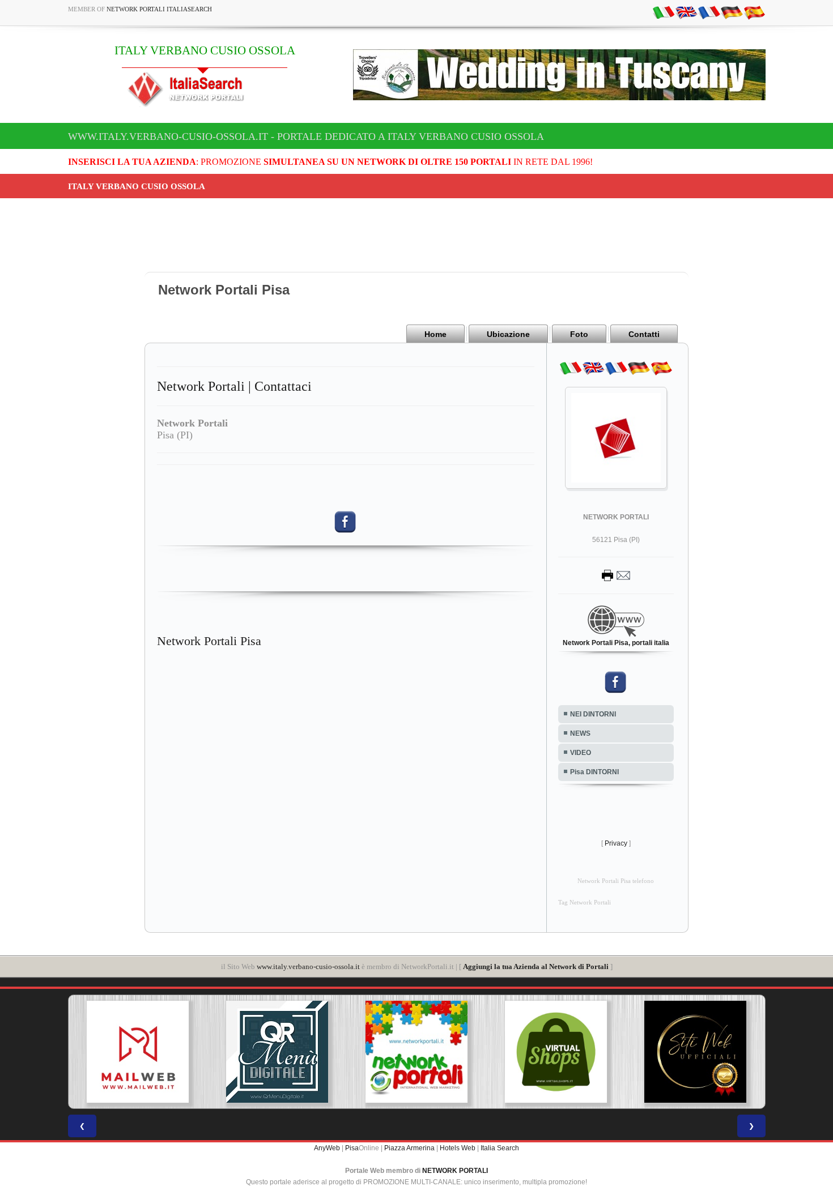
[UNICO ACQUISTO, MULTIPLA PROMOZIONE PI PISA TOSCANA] (417, 1052)
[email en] (686, 11)
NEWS (580, 733)
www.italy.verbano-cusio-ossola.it (308, 966)
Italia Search (500, 1148)
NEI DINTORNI (593, 714)
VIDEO (580, 753)
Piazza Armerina (409, 1148)
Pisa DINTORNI (594, 772)
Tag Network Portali (584, 902)
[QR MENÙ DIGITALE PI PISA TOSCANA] (277, 1052)
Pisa (352, 1148)
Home (435, 334)
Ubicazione (508, 334)
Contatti (644, 334)
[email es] (754, 11)
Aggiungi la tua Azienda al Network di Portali (536, 966)
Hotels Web (457, 1148)
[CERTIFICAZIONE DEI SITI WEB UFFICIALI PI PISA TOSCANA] (695, 1052)
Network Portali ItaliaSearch (159, 9)
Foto (579, 334)
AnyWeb (327, 1148)
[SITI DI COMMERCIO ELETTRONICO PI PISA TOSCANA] (556, 1052)
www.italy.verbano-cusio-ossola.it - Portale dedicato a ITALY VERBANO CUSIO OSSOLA (306, 136)
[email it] (663, 11)
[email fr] (709, 11)
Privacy (616, 843)
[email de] (731, 11)
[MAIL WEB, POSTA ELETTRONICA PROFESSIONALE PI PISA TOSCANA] (138, 1052)
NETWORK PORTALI (455, 1171)
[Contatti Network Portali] (616, 575)
